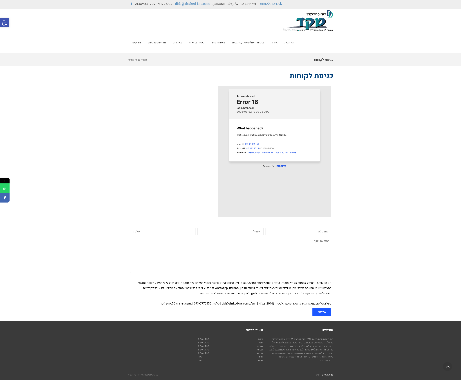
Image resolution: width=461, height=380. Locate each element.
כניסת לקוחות (269, 3)
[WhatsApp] (5, 188)
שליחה (321, 312)
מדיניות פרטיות (326, 360)
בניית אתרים (327, 374)
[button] (4, 22)
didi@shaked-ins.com (192, 3)
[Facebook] (5, 198)
